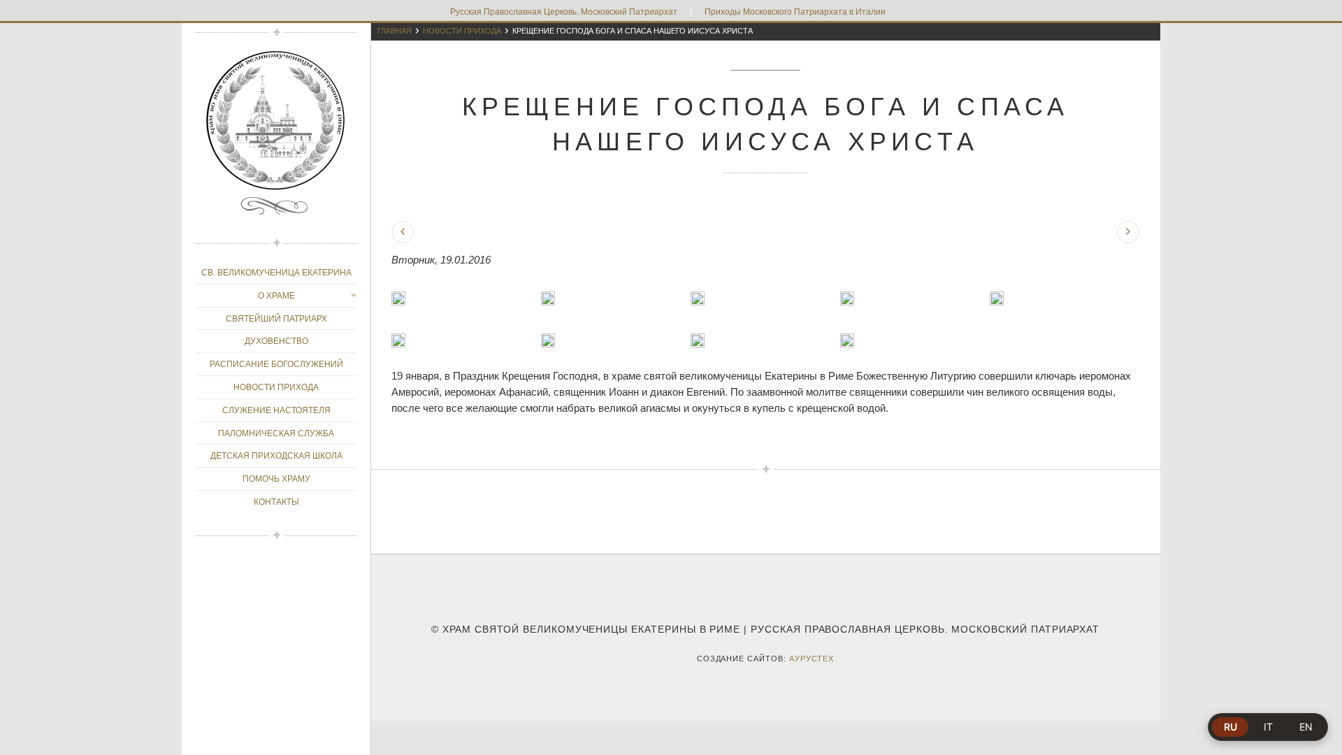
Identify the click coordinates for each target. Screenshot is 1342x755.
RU (1230, 727)
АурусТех (812, 658)
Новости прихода (462, 31)
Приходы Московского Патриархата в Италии (795, 12)
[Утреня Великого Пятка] (402, 232)
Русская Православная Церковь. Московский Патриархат (563, 12)
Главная (394, 31)
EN (1306, 727)
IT (1268, 727)
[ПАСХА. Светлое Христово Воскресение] (1128, 232)
